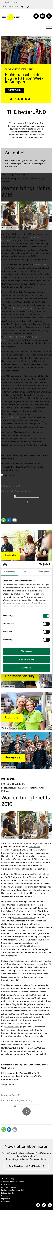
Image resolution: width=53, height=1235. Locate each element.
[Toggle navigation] (48, 29)
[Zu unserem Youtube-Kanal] (50, 1206)
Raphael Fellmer (40, 265)
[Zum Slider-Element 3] (18, 99)
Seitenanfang (8, 1179)
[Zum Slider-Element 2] (15, 99)
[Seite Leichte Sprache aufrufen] (22, 7)
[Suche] (38, 1206)
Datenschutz (6, 1184)
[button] (3, 520)
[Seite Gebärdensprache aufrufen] (27, 7)
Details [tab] (27, 572)
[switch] (46, 624)
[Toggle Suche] (36, 16)
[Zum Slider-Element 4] (22, 99)
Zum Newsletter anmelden (25, 1166)
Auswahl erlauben (26, 660)
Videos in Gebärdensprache (12, 1182)
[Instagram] (42, 16)
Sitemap (4, 1196)
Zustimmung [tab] (9, 572)
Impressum (5, 1199)
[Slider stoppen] (6, 99)
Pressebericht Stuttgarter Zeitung (16, 491)
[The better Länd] (11, 16)
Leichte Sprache (7, 1193)
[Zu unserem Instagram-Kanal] (44, 1206)
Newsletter (5, 1202)
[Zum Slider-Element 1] (11, 99)
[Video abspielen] (26, 502)
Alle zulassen (26, 651)
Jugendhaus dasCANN (14, 337)
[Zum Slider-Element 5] (26, 99)
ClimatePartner (12, 418)
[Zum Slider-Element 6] (29, 99)
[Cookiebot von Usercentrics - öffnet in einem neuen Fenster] (39, 564)
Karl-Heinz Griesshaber (24, 308)
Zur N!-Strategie (11, 2)
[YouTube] (49, 16)
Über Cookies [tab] (43, 572)
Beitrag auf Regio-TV (10, 486)
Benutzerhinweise (8, 1187)
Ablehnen (26, 668)
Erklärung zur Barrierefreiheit (12, 1190)
